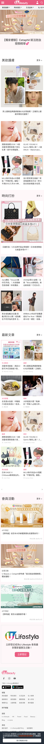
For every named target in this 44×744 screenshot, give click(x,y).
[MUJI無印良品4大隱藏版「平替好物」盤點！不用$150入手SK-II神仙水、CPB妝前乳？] (32, 457)
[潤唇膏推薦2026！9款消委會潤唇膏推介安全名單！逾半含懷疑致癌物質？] (11, 421)
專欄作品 (5, 703)
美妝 (25, 434)
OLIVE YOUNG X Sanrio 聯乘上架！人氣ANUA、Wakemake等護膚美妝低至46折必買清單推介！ (32, 149)
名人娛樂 (31, 696)
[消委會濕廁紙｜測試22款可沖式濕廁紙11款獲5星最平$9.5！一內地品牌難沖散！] (11, 350)
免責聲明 (30, 728)
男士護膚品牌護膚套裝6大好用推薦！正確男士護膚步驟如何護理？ (32, 368)
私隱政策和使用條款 (26, 736)
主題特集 (13, 703)
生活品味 (29, 7)
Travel (19, 716)
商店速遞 (5, 469)
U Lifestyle (5, 716)
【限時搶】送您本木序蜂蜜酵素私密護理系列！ (21, 533)
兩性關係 (13, 699)
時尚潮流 (17, 7)
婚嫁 (25, 398)
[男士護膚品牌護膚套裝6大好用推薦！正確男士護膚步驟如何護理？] (32, 350)
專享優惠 (31, 703)
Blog (3, 720)
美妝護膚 (5, 7)
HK (13, 716)
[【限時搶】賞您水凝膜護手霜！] (22, 596)
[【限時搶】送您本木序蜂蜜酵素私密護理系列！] (22, 515)
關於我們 (5, 728)
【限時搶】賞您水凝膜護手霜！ (14, 614)
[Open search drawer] (41, 2)
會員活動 (22, 703)
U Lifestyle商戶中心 (17, 728)
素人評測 (31, 699)
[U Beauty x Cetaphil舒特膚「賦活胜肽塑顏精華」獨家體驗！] (22, 556)
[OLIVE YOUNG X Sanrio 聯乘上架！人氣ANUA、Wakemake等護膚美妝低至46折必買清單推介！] (32, 421)
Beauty (32, 716)
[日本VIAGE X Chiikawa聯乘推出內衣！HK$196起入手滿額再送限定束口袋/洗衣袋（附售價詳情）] (11, 457)
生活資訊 (5, 363)
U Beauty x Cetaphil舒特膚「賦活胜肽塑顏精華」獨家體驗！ (21, 575)
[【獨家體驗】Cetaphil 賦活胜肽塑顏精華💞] (22, 22)
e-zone (10, 720)
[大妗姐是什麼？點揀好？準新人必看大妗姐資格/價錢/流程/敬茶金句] (32, 386)
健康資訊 (5, 699)
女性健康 (5, 398)
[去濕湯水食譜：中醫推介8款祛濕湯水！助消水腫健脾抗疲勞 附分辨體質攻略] (11, 386)
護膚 (25, 363)
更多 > (39, 60)
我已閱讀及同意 (22, 740)
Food (26, 716)
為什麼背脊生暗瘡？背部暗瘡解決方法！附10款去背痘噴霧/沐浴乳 (32, 181)
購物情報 (22, 699)
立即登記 (22, 654)
